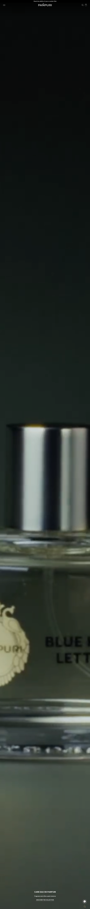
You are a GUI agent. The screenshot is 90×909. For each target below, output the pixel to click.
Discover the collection (45, 900)
